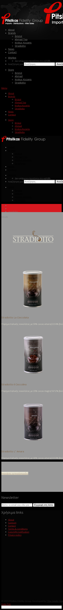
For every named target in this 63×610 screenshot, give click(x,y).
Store (11, 69)
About (11, 29)
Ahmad (19, 76)
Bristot (18, 36)
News (11, 49)
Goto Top (6, 604)
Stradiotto (20, 45)
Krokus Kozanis (23, 42)
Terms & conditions (18, 528)
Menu (4, 88)
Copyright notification (18, 531)
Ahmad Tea (21, 39)
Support (12, 522)
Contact (12, 52)
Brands (12, 33)
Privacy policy (15, 534)
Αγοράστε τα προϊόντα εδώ (14, 473)
